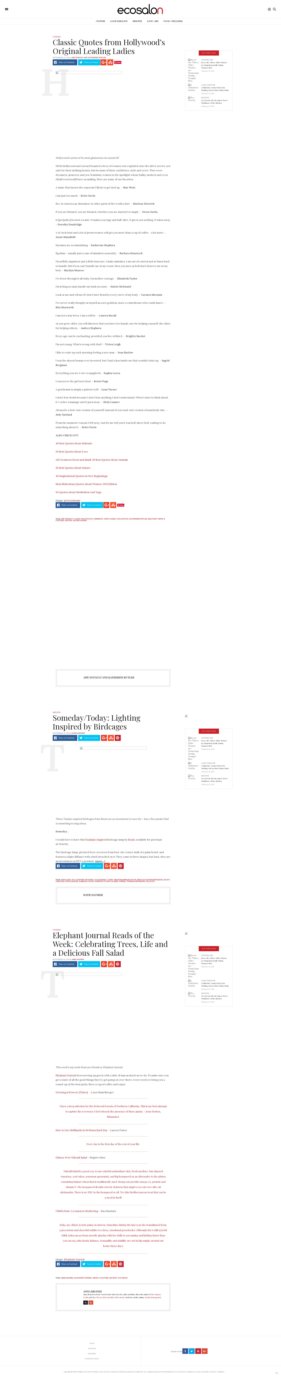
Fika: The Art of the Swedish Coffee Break (108, 1297)
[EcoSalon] (24, 8)
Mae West (152, 519)
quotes (68, 520)
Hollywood (122, 519)
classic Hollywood (83, 519)
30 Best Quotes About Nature (73, 467)
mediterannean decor (125, 880)
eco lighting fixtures (83, 880)
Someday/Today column (106, 881)
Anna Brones (78, 959)
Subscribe (92, 1354)
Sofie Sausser (78, 733)
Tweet (91, 62)
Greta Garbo (110, 519)
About (92, 1343)
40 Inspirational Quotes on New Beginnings (81, 476)
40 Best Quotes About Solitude (74, 443)
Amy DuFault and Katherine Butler (89, 58)
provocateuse (72, 500)
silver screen (79, 520)
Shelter (137, 21)
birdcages (66, 880)
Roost (131, 839)
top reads (122, 1278)
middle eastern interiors (150, 880)
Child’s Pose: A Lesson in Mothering (77, 1211)
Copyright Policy (92, 1359)
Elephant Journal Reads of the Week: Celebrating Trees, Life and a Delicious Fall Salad (110, 944)
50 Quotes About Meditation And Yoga (78, 492)
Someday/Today (86, 881)
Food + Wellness (173, 21)
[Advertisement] (113, 634)
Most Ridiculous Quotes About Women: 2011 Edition (86, 484)
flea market (100, 880)
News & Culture (100, 1278)
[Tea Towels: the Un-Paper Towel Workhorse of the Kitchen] (194, 101)
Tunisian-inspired (96, 839)
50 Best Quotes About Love (72, 451)
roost (167, 880)
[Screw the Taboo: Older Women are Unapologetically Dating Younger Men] (194, 70)
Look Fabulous (118, 21)
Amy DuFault (67, 519)
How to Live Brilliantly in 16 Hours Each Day (81, 1130)
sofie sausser (71, 881)
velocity (150, 881)
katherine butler (138, 519)
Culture (100, 21)
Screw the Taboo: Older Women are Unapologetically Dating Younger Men (214, 65)
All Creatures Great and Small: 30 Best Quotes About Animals (92, 459)
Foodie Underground (153, 1297)
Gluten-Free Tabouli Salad (71, 1157)
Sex (211, 60)
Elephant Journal (66, 1075)
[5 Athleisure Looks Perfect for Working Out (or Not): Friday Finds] (194, 88)
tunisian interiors (136, 881)
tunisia (122, 881)
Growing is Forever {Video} (72, 1092)
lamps (110, 880)
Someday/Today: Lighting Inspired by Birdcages (96, 722)
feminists (98, 519)
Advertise (92, 1348)
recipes (113, 1278)
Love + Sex (152, 21)
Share (66, 62)
